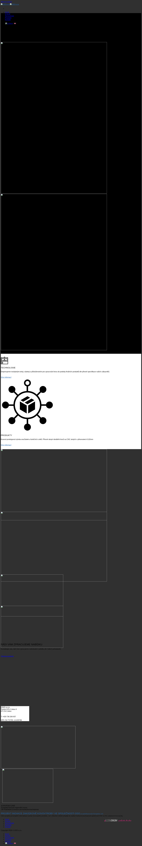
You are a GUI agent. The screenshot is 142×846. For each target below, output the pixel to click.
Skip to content (6, 2)
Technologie (9, 16)
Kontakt (8, 20)
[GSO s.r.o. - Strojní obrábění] (10, 4)
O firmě (7, 14)
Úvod (7, 12)
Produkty (8, 18)
